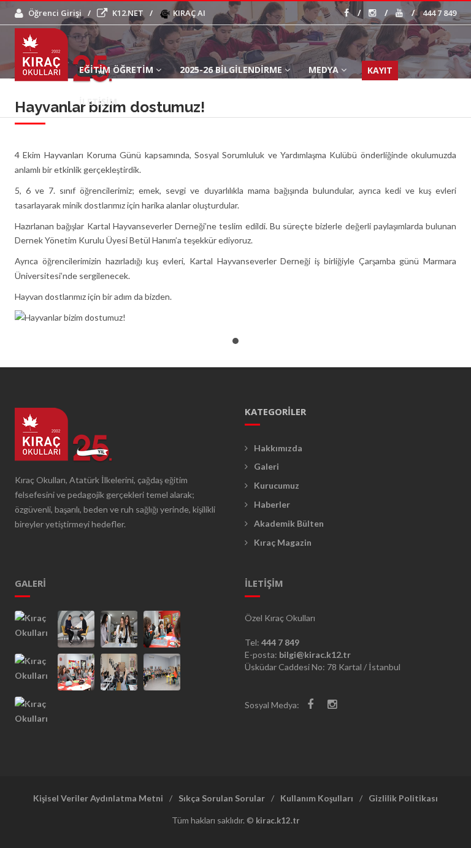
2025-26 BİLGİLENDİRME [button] (231, 69)
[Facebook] (310, 704)
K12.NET (128, 12)
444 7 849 (439, 12)
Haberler (272, 504)
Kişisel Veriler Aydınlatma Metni (98, 798)
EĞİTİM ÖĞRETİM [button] (116, 69)
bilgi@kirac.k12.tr (315, 654)
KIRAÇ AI (188, 12)
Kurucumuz (276, 485)
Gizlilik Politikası (403, 798)
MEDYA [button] (323, 69)
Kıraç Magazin (283, 542)
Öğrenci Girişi (55, 12)
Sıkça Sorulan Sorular (221, 798)
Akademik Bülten (289, 523)
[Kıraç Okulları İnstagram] (378, 13)
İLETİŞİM (98, 101)
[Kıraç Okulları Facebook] (352, 13)
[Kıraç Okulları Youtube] (405, 13)
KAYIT (379, 70)
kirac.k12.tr (278, 820)
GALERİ (30, 583)
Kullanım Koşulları (316, 798)
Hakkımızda (278, 448)
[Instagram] (332, 704)
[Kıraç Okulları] (33, 629)
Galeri (266, 466)
